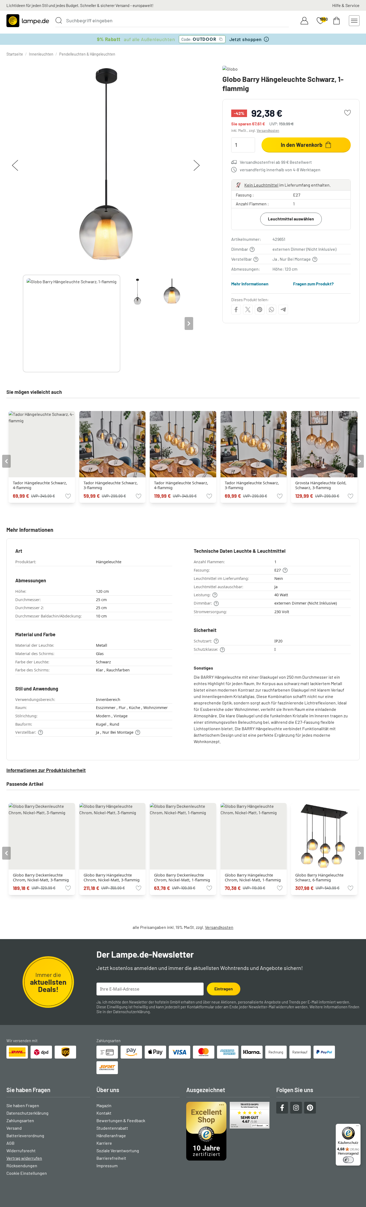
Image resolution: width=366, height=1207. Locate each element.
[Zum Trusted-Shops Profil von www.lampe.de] (228, 1131)
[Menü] (357, 1127)
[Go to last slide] (6, 461)
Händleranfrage (111, 1135)
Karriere (104, 1143)
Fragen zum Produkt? (313, 283)
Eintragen (223, 988)
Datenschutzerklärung (131, 1011)
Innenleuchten (41, 54)
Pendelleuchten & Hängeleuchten (87, 54)
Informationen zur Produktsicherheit (46, 770)
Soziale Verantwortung (117, 1150)
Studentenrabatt (112, 1127)
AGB (10, 1143)
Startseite (14, 54)
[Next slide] (189, 323)
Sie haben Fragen (22, 1105)
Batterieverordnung (25, 1135)
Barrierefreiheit (111, 1158)
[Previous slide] (22, 323)
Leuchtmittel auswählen (291, 218)
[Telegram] (283, 309)
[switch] (348, 1160)
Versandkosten (268, 130)
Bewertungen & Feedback (120, 1120)
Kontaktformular (200, 1007)
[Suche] (58, 20)
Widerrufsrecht (21, 1150)
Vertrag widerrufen (24, 1158)
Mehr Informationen (249, 283)
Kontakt (103, 1112)
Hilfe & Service (346, 5)
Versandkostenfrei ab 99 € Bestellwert (276, 162)
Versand (14, 1127)
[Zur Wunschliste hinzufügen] (347, 113)
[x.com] (248, 309)
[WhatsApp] (271, 309)
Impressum (107, 1165)
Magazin (103, 1105)
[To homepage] (27, 20)
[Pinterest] (259, 309)
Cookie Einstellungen (26, 1173)
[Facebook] (236, 309)
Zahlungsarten (20, 1120)
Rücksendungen (21, 1165)
